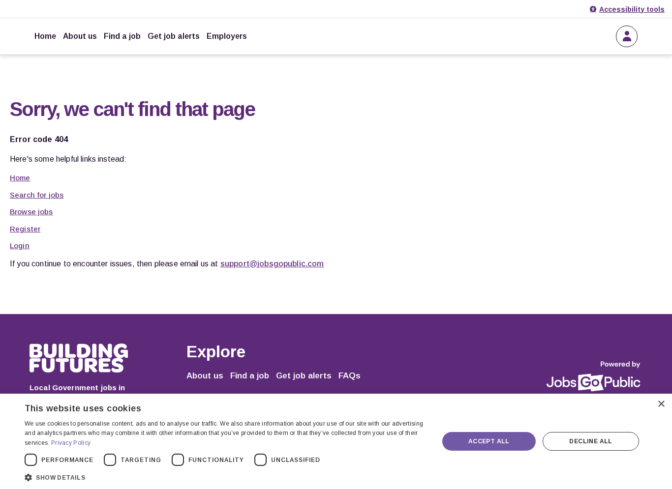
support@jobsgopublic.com (272, 263)
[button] (225, 476)
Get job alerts (174, 36)
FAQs (349, 375)
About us (80, 36)
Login (20, 245)
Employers (227, 36)
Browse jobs (31, 211)
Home (45, 36)
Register (25, 229)
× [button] (661, 404)
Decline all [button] (590, 441)
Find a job (122, 36)
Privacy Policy (71, 442)
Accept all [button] (489, 441)
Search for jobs (36, 195)
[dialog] (336, 441)
